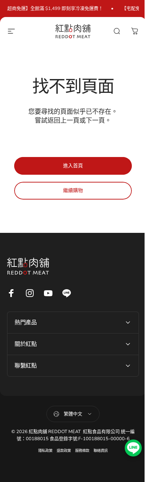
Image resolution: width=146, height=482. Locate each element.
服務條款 (80, 450)
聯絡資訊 (98, 450)
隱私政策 (43, 450)
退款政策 (61, 450)
